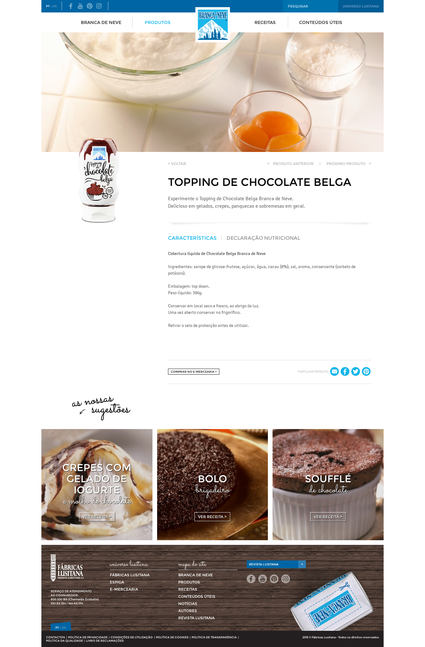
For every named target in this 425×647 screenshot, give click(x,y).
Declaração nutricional (263, 238)
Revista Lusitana (196, 618)
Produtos (157, 22)
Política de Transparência (214, 637)
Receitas (265, 22)
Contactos (55, 637)
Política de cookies (172, 637)
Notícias (187, 603)
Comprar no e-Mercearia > (194, 371)
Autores (187, 610)
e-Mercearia (124, 589)
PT (47, 6)
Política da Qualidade (64, 640)
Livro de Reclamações (105, 640)
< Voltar (177, 163)
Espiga (117, 582)
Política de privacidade (88, 637)
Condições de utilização (132, 637)
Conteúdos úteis (320, 22)
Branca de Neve (101, 22)
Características (192, 238)
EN (55, 6)
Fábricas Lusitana (130, 575)
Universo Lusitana (361, 6)
